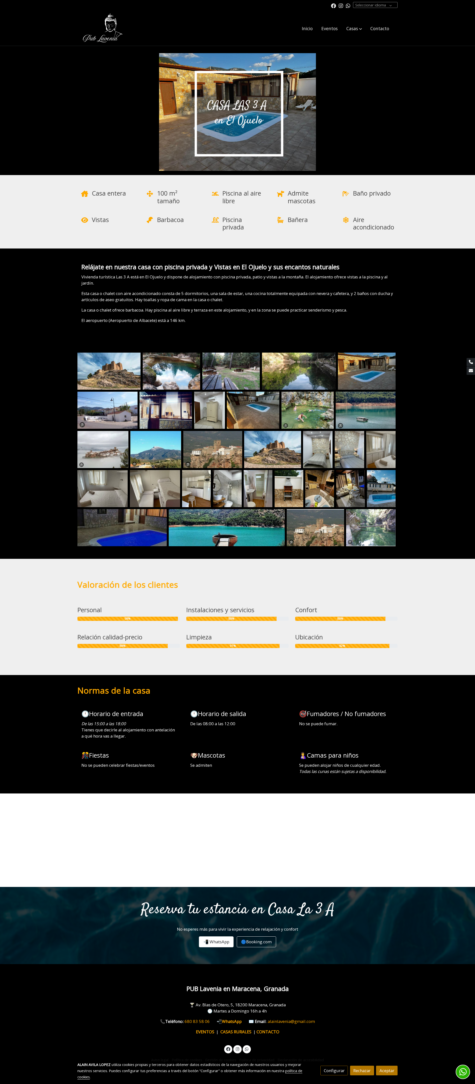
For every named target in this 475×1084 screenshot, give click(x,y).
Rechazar (362, 1070)
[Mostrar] (109, 371)
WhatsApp (235, 1021)
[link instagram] (341, 5)
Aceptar (387, 1070)
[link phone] (471, 362)
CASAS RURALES (236, 1032)
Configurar (334, 1070)
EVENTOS (206, 1032)
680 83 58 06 (201, 1021)
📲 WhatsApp (216, 942)
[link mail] (471, 370)
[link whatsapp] (348, 5)
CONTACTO (268, 1032)
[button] (354, 29)
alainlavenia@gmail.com (291, 1021)
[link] (101, 29)
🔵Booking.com (256, 942)
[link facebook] (333, 5)
